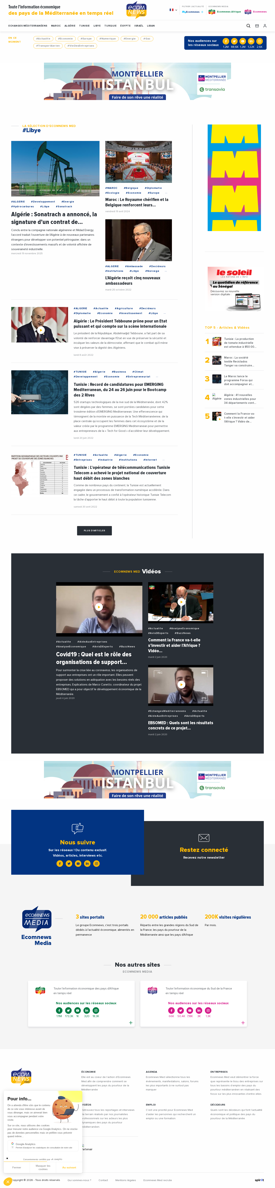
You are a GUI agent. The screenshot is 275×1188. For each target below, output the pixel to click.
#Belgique (131, 188)
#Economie (65, 38)
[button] (7, 1181)
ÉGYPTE (125, 26)
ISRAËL (138, 26)
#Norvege (152, 271)
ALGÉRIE (70, 26)
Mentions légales (125, 1180)
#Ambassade (134, 266)
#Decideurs (157, 266)
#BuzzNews (127, 646)
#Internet (150, 460)
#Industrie (105, 460)
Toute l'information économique (60, 10)
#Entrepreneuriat (138, 376)
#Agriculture (124, 308)
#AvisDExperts (102, 646)
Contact (103, 1180)
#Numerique (108, 38)
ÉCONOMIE (88, 1072)
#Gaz (146, 38)
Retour (17, 1169)
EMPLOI (151, 1105)
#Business (119, 372)
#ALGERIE (18, 201)
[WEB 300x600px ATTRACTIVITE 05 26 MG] (234, 178)
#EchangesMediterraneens (167, 711)
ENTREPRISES (219, 1072)
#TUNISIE (80, 372)
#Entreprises (83, 460)
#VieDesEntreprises (81, 45)
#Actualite (43, 38)
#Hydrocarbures (22, 206)
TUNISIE (84, 26)
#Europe (86, 38)
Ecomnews (191, 11)
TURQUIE (110, 26)
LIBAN (151, 26)
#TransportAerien (48, 45)
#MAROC (111, 188)
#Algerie (99, 372)
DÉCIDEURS (217, 1105)
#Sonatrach (64, 206)
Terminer (69, 1169)
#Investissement (130, 313)
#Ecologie (112, 193)
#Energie (130, 38)
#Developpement (43, 201)
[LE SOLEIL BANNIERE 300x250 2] (234, 289)
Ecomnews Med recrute (157, 1180)
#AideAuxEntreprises (92, 641)
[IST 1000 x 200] (137, 81)
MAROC (56, 26)
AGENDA (151, 1072)
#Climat (137, 372)
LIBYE (97, 26)
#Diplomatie (153, 188)
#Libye (45, 206)
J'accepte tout (43, 1169)
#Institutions (114, 271)
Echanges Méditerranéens (27, 26)
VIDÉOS (86, 1105)
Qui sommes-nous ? (79, 1180)
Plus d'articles (94, 531)
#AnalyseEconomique (71, 646)
